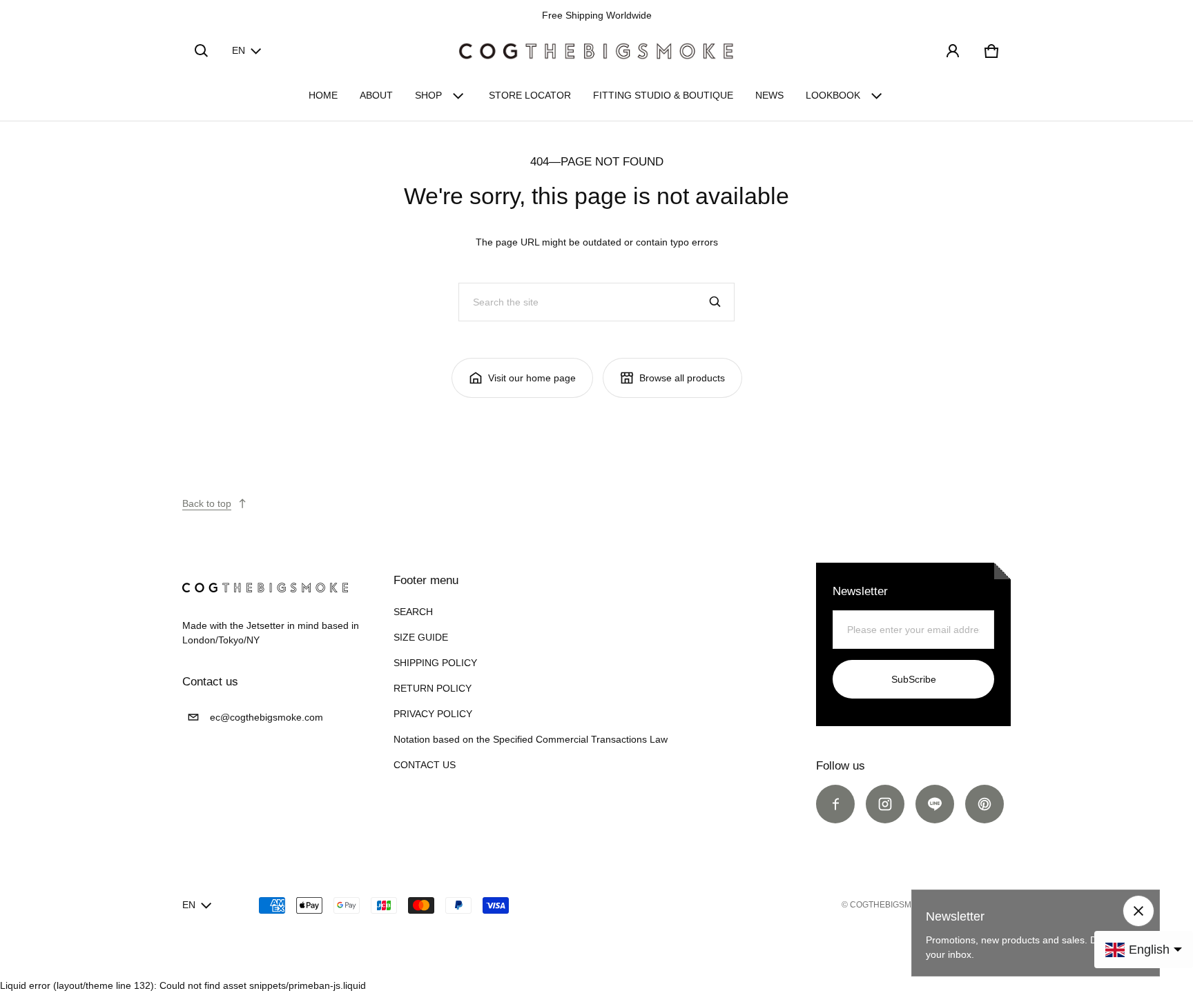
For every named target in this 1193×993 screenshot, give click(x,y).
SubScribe (913, 679)
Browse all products (682, 377)
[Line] (934, 804)
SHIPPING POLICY (435, 662)
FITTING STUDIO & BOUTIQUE (663, 95)
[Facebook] (835, 804)
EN (238, 50)
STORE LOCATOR (530, 95)
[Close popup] (1138, 911)
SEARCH (413, 611)
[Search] (715, 302)
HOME (323, 95)
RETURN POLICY (433, 688)
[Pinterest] (984, 804)
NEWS (769, 95)
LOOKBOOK (833, 95)
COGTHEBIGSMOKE (889, 905)
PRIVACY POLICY (433, 713)
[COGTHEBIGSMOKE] (596, 51)
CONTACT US (425, 764)
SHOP (428, 95)
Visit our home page (532, 377)
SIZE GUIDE (421, 637)
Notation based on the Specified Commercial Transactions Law (531, 739)
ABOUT (376, 95)
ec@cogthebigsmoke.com (266, 717)
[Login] (952, 51)
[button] (201, 51)
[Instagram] (885, 804)
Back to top (206, 503)
